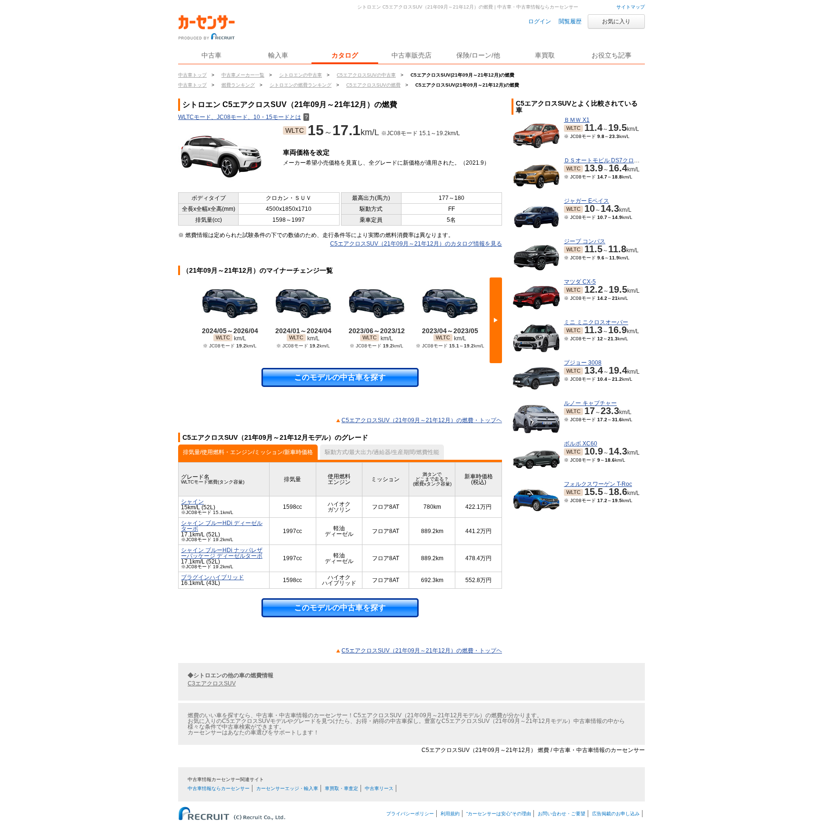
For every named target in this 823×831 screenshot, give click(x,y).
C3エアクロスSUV (212, 683)
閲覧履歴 (570, 21)
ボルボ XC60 (580, 443)
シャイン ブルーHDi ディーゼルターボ (221, 526)
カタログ (344, 55)
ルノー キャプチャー (590, 403)
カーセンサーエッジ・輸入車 (287, 788)
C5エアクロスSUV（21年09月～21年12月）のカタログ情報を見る (416, 243)
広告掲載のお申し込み (616, 813)
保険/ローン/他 (478, 55)
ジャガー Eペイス (586, 201)
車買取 (545, 55)
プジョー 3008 (583, 362)
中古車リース (379, 788)
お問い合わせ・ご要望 (561, 813)
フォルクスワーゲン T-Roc (598, 484)
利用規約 (450, 813)
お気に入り (616, 21)
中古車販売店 (411, 55)
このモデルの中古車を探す (340, 377)
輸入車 (278, 55)
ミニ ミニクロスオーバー (596, 322)
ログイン (539, 21)
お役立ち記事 (612, 55)
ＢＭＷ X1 (577, 120)
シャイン (192, 501)
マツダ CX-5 (580, 281)
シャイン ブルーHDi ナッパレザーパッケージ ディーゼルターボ (221, 553)
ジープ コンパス (584, 241)
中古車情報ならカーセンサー (219, 788)
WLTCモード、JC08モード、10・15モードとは (243, 117)
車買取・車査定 (341, 788)
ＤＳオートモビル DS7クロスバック (610, 160)
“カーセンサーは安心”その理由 (498, 813)
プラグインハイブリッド (212, 577)
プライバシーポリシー (410, 813)
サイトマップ (630, 7)
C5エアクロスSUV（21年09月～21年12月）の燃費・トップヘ (421, 420)
